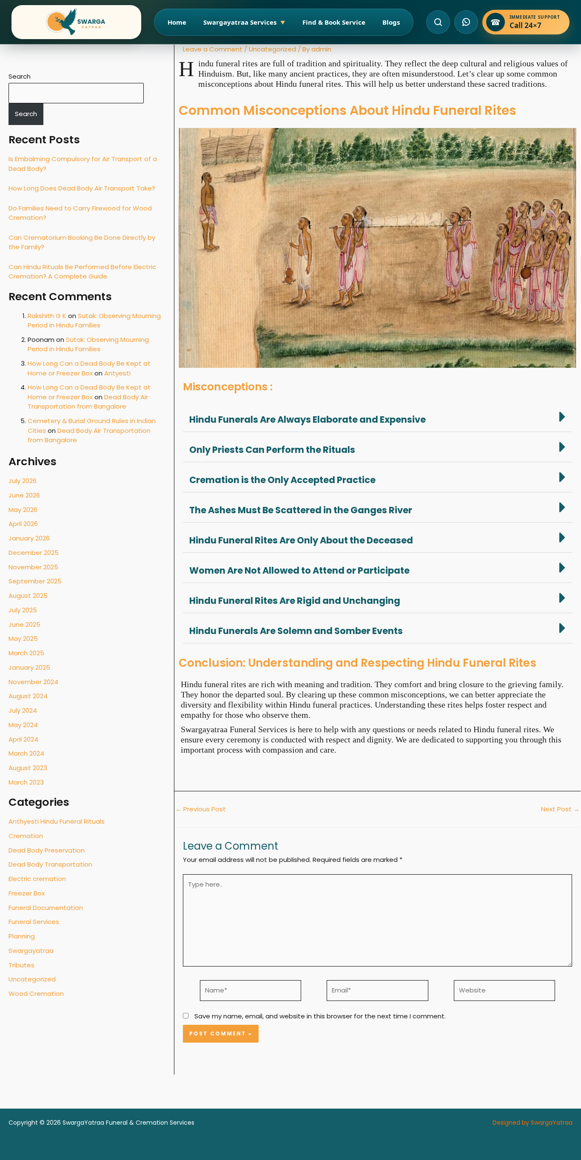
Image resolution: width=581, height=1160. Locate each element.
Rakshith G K (47, 315)
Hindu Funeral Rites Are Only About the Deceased (301, 540)
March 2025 (26, 652)
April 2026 (23, 523)
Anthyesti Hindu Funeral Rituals (57, 821)
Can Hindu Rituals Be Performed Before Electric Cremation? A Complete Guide (82, 271)
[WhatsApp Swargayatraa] (466, 22)
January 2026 (29, 538)
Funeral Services (34, 921)
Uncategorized (32, 979)
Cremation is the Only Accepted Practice (282, 480)
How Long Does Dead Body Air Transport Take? (82, 188)
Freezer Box (27, 893)
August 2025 (28, 595)
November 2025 (33, 567)
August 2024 (28, 695)
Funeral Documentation (46, 907)
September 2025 (35, 581)
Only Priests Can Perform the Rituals (272, 450)
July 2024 (23, 710)
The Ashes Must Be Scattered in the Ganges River (300, 510)
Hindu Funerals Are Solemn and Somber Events (296, 631)
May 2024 (23, 724)
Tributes (21, 965)
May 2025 (23, 638)
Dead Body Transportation (50, 864)
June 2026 (24, 495)
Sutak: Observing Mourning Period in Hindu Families (94, 320)
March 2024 (26, 753)
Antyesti (117, 373)
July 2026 (23, 480)
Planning (22, 936)
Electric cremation (37, 878)
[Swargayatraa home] (76, 22)
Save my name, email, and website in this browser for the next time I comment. (320, 1016)
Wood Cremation (36, 993)
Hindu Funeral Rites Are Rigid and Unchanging (294, 600)
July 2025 (23, 610)
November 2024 (33, 681)
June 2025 (24, 624)
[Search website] (438, 22)
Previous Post (200, 809)
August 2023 (28, 767)
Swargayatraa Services (244, 22)
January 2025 (29, 667)
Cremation (26, 835)
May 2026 (23, 509)
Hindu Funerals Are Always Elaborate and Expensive (307, 419)
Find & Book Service (333, 22)
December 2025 (34, 552)
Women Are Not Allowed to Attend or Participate (299, 570)
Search (20, 76)
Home (177, 22)
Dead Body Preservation (47, 850)
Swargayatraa (31, 950)
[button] (377, 417)
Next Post (560, 809)
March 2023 (26, 782)
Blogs (391, 22)
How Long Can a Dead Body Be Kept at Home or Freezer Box (89, 368)
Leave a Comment (212, 49)
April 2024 (23, 739)
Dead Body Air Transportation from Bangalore (88, 401)
